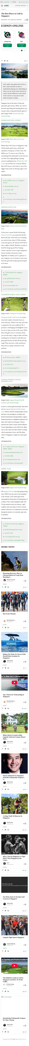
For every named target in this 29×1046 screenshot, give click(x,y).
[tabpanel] (8, 39)
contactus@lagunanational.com (14, 452)
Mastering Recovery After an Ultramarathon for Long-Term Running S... (13, 575)
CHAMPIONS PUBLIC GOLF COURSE (13, 294)
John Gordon (10, 660)
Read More (15, 561)
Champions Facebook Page (18, 313)
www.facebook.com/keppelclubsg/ (14, 540)
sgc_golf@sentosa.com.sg (12, 278)
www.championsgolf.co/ (12, 368)
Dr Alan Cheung (10, 984)
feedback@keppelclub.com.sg (13, 529)
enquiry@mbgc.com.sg (11, 186)
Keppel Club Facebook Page (18, 487)
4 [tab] (9, 50)
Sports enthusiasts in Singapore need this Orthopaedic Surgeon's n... (13, 777)
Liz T (8, 862)
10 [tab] (24, 50)
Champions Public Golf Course (10, 317)
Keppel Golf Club (9, 491)
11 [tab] (26, 50)
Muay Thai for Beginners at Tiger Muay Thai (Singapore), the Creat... (14, 858)
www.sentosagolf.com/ (11, 285)
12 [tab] (14, 52)
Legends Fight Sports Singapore (13, 937)
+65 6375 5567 (8, 533)
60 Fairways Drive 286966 (12, 357)
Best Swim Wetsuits (9, 614)
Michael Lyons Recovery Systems (14, 579)
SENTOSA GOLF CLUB (8, 207)
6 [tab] (14, 50)
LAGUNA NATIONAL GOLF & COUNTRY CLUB (11, 380)
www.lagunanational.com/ (12, 459)
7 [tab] (17, 50)
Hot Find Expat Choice (12, 620)
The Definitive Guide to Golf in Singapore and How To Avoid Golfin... (13, 979)
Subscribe (6, 2)
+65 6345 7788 (8, 190)
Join (27, 2)
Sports (5, 584)
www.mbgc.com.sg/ (11, 193)
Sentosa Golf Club (6, 235)
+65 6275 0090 (8, 282)
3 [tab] (7, 50)
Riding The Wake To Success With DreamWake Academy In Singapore (14, 656)
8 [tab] (19, 50)
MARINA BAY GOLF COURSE (11, 120)
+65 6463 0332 (8, 364)
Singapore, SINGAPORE (20, 5)
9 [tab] (22, 50)
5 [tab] (12, 50)
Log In (22, 2)
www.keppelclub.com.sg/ (12, 536)
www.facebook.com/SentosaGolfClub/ (15, 289)
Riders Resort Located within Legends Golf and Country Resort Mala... (14, 737)
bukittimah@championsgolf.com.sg (15, 361)
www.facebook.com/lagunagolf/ (13, 463)
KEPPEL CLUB (6, 469)
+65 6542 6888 (8, 456)
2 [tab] (5, 50)
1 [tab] (2, 50)
